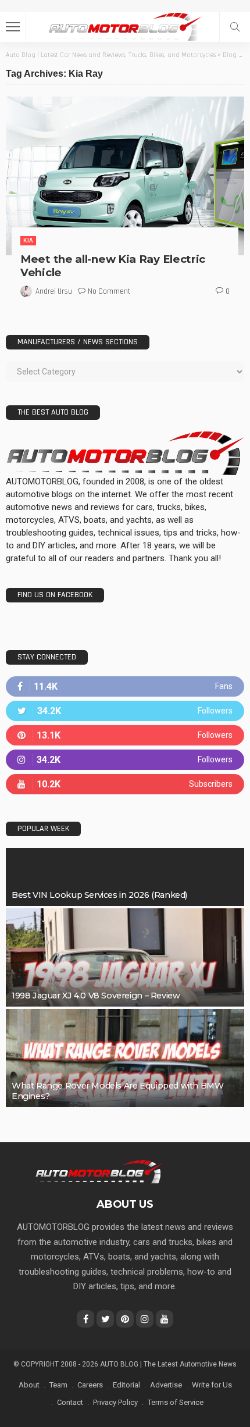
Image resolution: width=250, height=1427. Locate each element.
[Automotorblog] (125, 25)
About (29, 1384)
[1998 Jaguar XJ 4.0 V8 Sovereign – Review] (125, 957)
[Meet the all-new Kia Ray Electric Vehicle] (125, 176)
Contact (70, 1402)
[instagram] (125, 760)
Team (58, 1384)
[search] (235, 27)
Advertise (166, 1384)
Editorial (126, 1384)
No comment (109, 291)
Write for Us (212, 1384)
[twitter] (125, 711)
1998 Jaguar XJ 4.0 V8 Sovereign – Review (96, 995)
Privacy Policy (115, 1402)
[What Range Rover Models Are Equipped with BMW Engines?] (125, 1058)
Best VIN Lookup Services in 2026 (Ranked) (99, 895)
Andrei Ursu (53, 291)
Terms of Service (175, 1402)
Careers (90, 1384)
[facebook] (125, 686)
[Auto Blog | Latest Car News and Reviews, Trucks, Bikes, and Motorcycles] (98, 1171)
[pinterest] (125, 735)
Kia (28, 240)
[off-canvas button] (13, 27)
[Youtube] (125, 784)
